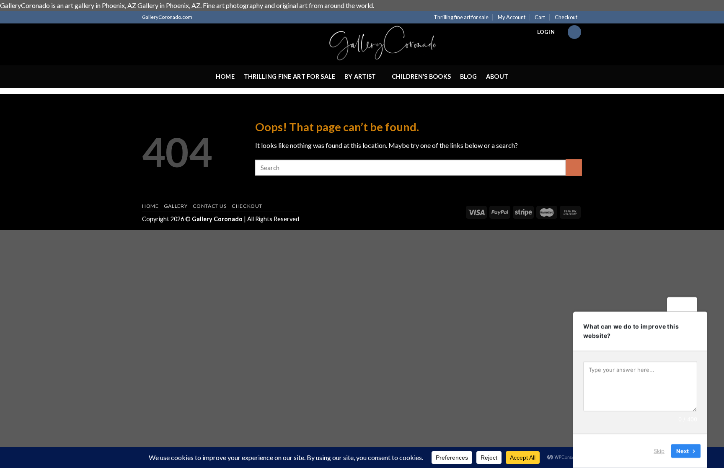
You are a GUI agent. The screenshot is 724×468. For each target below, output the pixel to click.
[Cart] (574, 32)
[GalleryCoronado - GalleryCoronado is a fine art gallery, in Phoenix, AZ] (362, 44)
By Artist (360, 76)
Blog (468, 76)
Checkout (566, 17)
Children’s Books (421, 76)
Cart (540, 17)
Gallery (175, 206)
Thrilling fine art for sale (461, 17)
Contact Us (210, 206)
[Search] (145, 31)
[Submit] (574, 167)
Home (225, 76)
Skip (659, 450)
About (497, 76)
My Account (511, 17)
